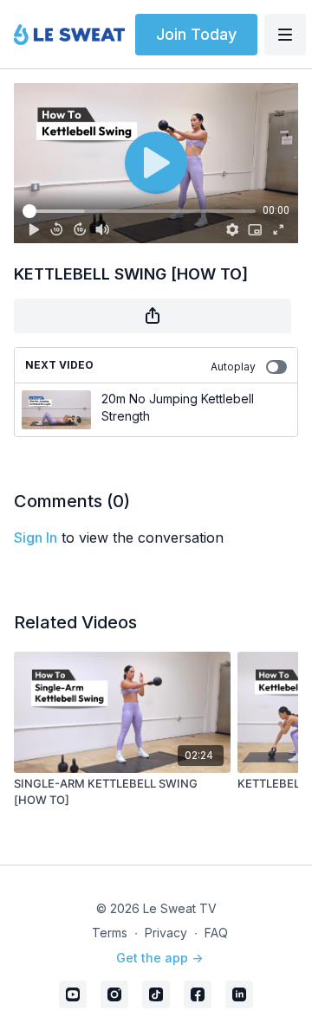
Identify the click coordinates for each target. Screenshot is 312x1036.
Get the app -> (159, 957)
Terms (109, 932)
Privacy (166, 932)
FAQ (216, 932)
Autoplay (233, 366)
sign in (35, 537)
